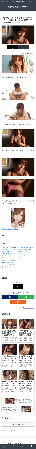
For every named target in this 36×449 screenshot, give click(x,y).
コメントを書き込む (18, 424)
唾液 (5, 278)
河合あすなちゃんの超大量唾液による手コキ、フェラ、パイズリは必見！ (9, 262)
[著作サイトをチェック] (10, 297)
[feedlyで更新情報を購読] (26, 297)
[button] (23, 47)
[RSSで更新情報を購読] (18, 302)
